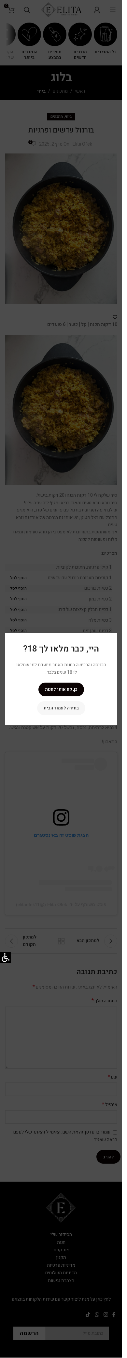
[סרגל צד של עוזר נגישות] (5, 957)
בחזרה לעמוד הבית (61, 708)
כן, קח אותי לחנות (61, 689)
